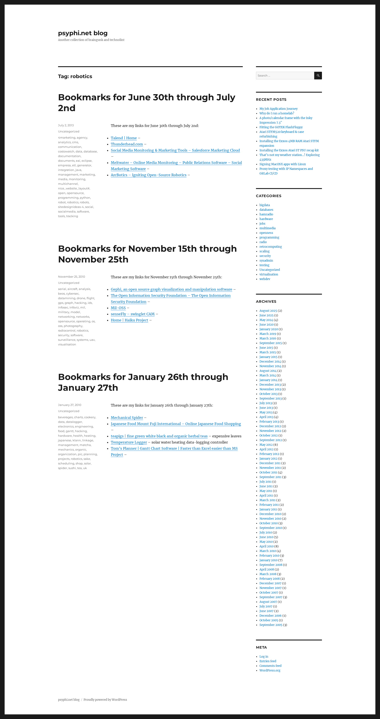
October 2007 (268, 592)
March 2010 (267, 551)
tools (61, 216)
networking (66, 316)
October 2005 (268, 620)
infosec (63, 307)
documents (66, 160)
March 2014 (267, 375)
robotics (73, 202)
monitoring (77, 179)
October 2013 (268, 394)
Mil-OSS (118, 308)
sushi (72, 468)
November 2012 (270, 431)
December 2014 (270, 361)
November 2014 (270, 366)
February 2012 (269, 454)
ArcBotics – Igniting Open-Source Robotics (148, 175)
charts (78, 417)
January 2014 (268, 380)
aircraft (72, 289)
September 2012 (270, 440)
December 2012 (270, 426)
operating (83, 321)
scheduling (66, 463)
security (63, 335)
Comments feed (270, 666)
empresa (64, 165)
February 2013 (269, 422)
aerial (62, 289)
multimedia (267, 228)
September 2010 (270, 528)
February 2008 (269, 579)
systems (82, 339)
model (75, 312)
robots (84, 202)
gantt (70, 431)
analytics (64, 142)
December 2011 (270, 463)
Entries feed (267, 661)
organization (67, 454)
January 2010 (268, 560)
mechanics (66, 449)
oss (60, 326)
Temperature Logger (129, 442)
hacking (80, 302)
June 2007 (266, 611)
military (63, 312)
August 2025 (268, 311)
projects (63, 458)
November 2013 (270, 389)
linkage (87, 440)
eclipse (87, 160)
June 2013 (266, 408)
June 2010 (266, 537)
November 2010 (270, 519)
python (85, 197)
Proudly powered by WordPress (105, 700)
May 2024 (266, 320)
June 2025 (266, 315)
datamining (66, 298)
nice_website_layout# (74, 188)
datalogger (74, 422)
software (83, 211)
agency (82, 137)
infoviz (74, 307)
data (79, 151)
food (61, 431)
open (62, 193)
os (93, 321)
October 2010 (268, 523)
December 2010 (270, 514)
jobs (262, 224)
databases (266, 210)
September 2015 (270, 343)
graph (69, 302)
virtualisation (268, 274)
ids (90, 302)
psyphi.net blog (83, 33)
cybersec (72, 293)
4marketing (66, 137)
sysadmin (266, 260)
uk (85, 468)
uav (92, 339)
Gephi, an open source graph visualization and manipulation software (171, 289)
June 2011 (266, 486)
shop (79, 463)
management (68, 174)
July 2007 (265, 606)
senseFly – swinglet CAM (133, 314)
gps (60, 302)
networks (82, 316)
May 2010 (266, 542)
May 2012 (266, 445)
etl (74, 165)
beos (61, 293)
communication (69, 147)
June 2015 (266, 348)
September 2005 (270, 625)
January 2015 (268, 357)
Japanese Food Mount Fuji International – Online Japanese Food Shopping (176, 424)
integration (66, 170)
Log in (263, 656)
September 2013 (270, 398)
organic (80, 449)
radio (263, 242)
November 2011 (270, 468)
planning (90, 454)
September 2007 (270, 597)
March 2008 (267, 574)
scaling (264, 251)
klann (77, 440)
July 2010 (265, 532)
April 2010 (266, 546)
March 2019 (267, 334)
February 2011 (269, 505)
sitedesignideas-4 (71, 207)
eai (78, 160)
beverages (65, 417)
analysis (84, 289)
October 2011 (268, 472)
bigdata (264, 205)
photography (73, 326)
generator (84, 165)
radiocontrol (66, 330)
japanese (64, 440)
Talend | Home (124, 138)
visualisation (67, 344)
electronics (66, 426)
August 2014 (268, 371)
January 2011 (268, 509)
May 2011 (265, 491)
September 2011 (270, 477)
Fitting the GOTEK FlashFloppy (281, 127)
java (78, 170)
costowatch (66, 151)
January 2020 (268, 329)
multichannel (68, 183)
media (63, 179)
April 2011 (266, 495)
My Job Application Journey (278, 109)
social (89, 207)
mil (82, 307)
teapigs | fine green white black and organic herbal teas (159, 436)
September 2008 (270, 565)
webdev (264, 279)
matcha (85, 445)
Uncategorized (68, 131)
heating (89, 435)
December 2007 (270, 583)
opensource (75, 193)
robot (62, 202)
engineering (84, 426)
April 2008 (266, 569)
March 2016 (267, 338)
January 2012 (268, 458)
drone (81, 298)
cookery (89, 417)
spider (62, 468)
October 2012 (268, 435)
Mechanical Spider (127, 417)
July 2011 (265, 482)
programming (68, 197)
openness (266, 233)
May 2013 (265, 412)
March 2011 (267, 500)
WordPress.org (269, 670)
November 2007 (270, 588)
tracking (72, 216)
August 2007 (268, 602)
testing (264, 265)
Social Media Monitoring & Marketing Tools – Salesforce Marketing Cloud (175, 150)
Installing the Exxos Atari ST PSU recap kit (289, 150)
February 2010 (269, 556)
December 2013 (270, 385)
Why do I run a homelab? (276, 113)
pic (80, 454)
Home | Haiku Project (129, 320)
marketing (87, 174)
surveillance (66, 339)
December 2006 (270, 616)
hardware (65, 435)
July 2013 (265, 403)
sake (87, 458)
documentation (69, 156)
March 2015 (267, 352)
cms (75, 142)
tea (79, 468)
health (78, 435)
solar (87, 463)
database (90, 151)
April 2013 (266, 417)
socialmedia (67, 211)
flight (90, 298)
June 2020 (266, 324)
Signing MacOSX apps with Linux (282, 164)
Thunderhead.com (127, 144)
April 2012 (266, 449)
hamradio (266, 214)
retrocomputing (270, 247)
